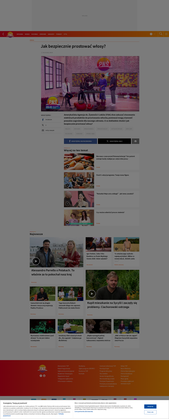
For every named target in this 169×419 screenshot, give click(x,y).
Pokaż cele (150, 412)
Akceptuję (150, 406)
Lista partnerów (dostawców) (84, 411)
